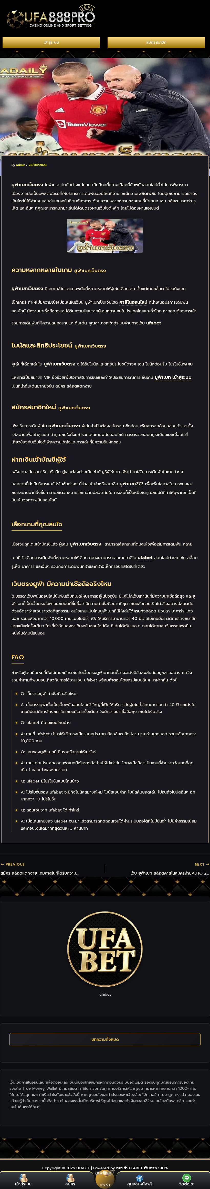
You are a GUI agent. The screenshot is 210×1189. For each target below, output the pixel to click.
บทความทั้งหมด (105, 1039)
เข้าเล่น (105, 1184)
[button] (157, 8)
